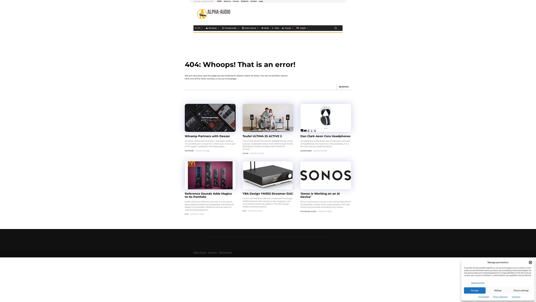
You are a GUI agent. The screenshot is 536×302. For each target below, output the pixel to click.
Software (189, 151)
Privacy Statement (500, 297)
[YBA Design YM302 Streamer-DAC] (268, 175)
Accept (474, 290)
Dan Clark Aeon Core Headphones (325, 136)
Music (266, 28)
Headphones (306, 151)
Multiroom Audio (308, 211)
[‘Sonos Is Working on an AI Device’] (325, 175)
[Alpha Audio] (213, 14)
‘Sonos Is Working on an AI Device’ (320, 195)
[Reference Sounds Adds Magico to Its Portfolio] (210, 175)
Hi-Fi (198, 28)
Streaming (212, 28)
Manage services (478, 283)
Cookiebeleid (483, 297)
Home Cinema (250, 28)
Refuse (498, 290)
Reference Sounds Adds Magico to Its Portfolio (208, 195)
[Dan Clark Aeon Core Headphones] (325, 118)
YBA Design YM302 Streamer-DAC (268, 193)
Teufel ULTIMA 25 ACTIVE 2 (262, 136)
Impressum (516, 297)
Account (288, 28)
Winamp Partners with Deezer (207, 136)
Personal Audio (230, 28)
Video (277, 28)
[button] (530, 262)
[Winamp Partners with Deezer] (210, 118)
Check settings (521, 290)
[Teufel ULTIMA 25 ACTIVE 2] (268, 118)
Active (245, 153)
